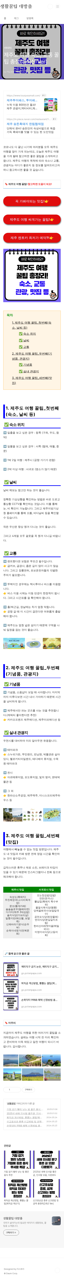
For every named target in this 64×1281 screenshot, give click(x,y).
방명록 (30, 18)
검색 (50, 6)
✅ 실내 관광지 (29, 371)
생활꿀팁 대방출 (12, 1218)
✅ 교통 (24, 347)
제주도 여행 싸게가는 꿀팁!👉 (32, 219)
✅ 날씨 (24, 340)
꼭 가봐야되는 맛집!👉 (32, 201)
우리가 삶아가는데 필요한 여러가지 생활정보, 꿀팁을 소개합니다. (24, 1224)
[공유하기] (13, 1089)
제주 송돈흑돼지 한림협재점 (25, 124)
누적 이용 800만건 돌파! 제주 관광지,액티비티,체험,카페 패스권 (21, 106)
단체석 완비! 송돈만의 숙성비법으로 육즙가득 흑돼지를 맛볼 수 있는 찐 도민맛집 (31, 130)
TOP (57, 1270)
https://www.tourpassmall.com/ (23, 95)
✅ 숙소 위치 (27, 333)
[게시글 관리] (17, 1089)
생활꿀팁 (11, 1103)
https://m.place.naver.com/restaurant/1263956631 (28, 119)
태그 (16, 18)
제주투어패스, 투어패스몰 (21, 100)
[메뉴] (57, 6)
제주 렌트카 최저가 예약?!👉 (32, 238)
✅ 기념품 (25, 364)
